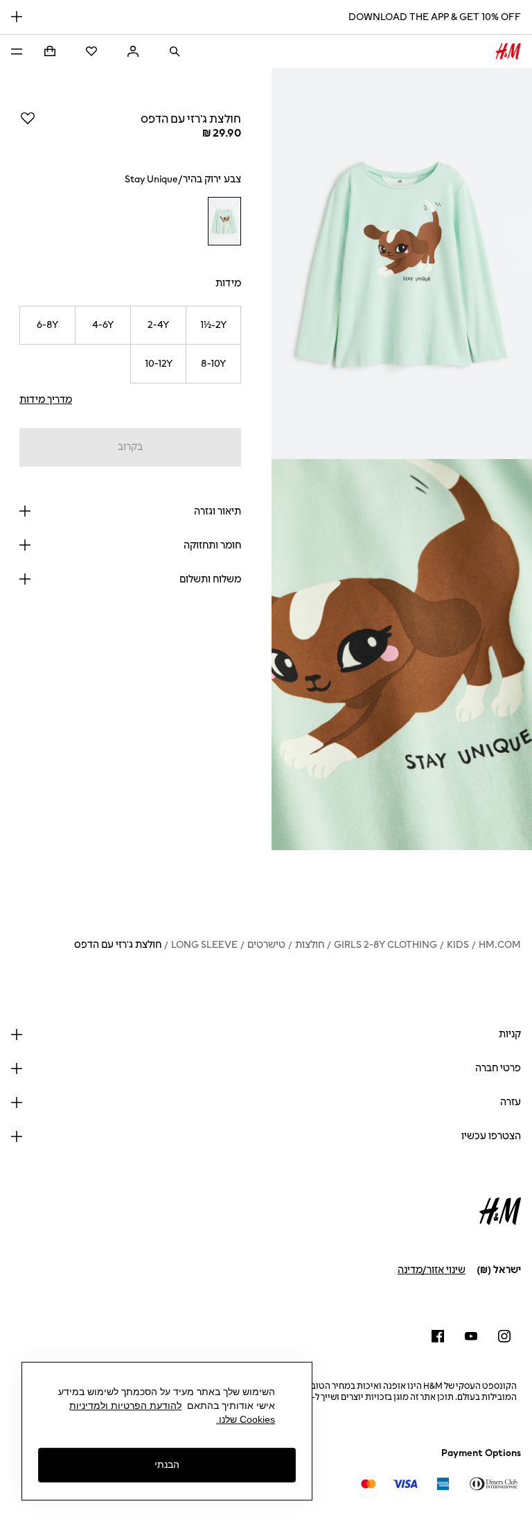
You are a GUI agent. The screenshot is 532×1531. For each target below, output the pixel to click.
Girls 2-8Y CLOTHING (385, 944)
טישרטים (266, 944)
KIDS (458, 944)
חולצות (309, 944)
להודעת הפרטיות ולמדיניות (125, 1405)
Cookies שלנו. (245, 1419)
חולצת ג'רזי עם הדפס (117, 944)
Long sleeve (204, 944)
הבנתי (166, 1464)
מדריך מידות (45, 399)
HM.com (500, 944)
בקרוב (130, 447)
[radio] (224, 221)
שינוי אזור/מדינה (432, 1270)
